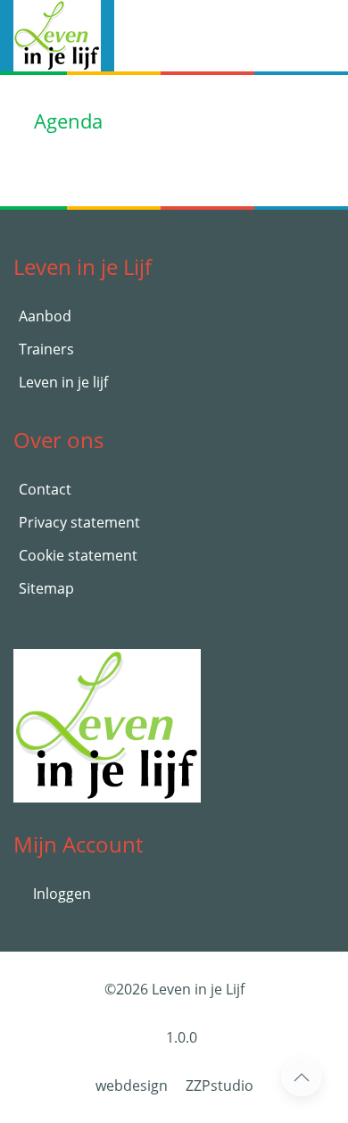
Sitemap (46, 588)
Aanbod (45, 316)
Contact (45, 489)
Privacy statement (79, 522)
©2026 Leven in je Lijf (174, 989)
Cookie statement (78, 555)
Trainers (46, 349)
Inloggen (60, 893)
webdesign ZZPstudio (174, 1085)
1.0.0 (179, 1037)
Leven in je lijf (63, 382)
